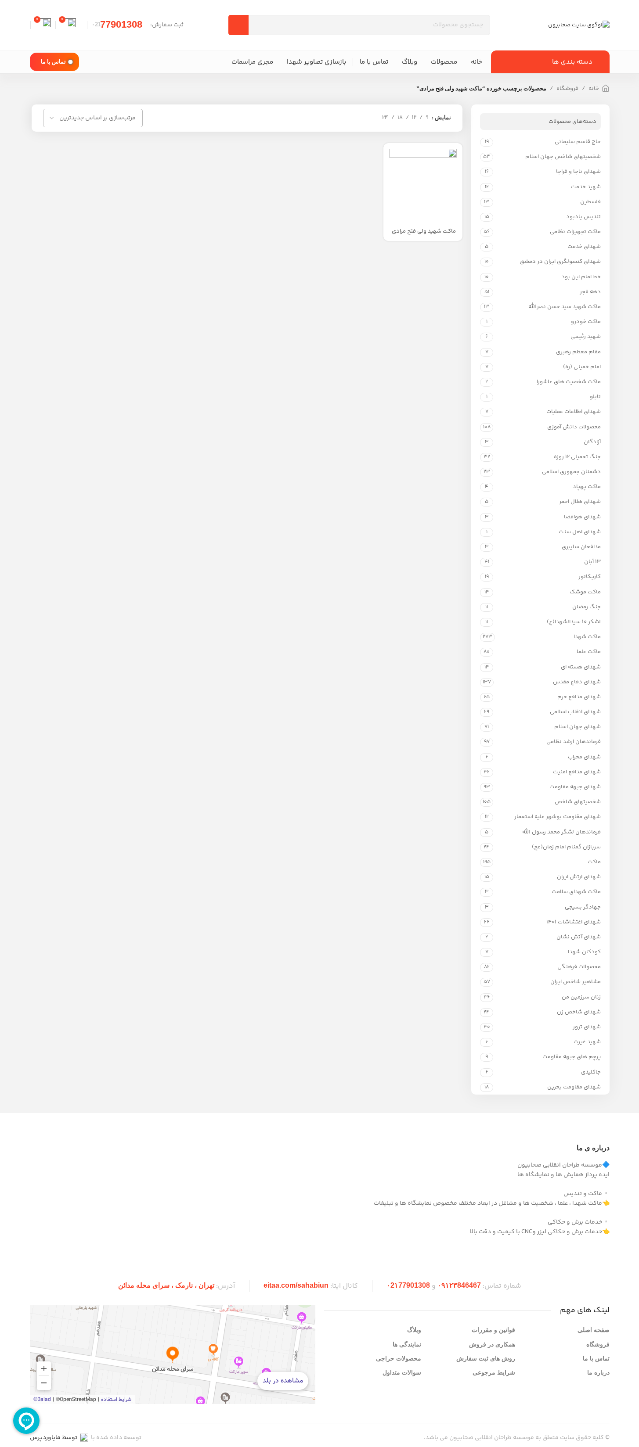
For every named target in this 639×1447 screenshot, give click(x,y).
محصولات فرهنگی (578, 966)
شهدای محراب (584, 757)
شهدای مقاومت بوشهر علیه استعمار (557, 816)
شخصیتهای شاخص (577, 801)
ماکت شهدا (587, 636)
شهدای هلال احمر (579, 501)
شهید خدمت (585, 187)
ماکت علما (588, 651)
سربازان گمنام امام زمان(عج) (566, 847)
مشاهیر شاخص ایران (575, 981)
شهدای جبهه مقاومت (574, 787)
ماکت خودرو (585, 321)
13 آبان (592, 561)
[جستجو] (238, 25)
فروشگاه (567, 88)
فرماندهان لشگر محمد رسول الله (561, 832)
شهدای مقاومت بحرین (573, 1087)
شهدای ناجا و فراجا (578, 171)
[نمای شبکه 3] (356, 118)
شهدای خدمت (583, 246)
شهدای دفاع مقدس (576, 682)
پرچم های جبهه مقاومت (571, 1056)
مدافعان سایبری (581, 546)
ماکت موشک (585, 592)
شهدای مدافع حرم (578, 697)
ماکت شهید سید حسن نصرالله (564, 306)
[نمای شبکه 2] (369, 118)
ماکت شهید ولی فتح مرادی (424, 231)
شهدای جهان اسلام (577, 726)
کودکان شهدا (584, 952)
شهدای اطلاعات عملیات (573, 411)
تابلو (595, 396)
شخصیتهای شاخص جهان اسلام (562, 156)
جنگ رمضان (586, 607)
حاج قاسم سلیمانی (577, 141)
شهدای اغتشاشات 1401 (573, 922)
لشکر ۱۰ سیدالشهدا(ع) (573, 622)
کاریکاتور (589, 576)
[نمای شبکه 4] (343, 118)
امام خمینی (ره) (581, 367)
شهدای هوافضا (582, 517)
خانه (593, 88)
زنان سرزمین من (581, 997)
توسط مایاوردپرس (53, 1438)
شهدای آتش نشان (578, 937)
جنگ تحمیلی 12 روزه (577, 456)
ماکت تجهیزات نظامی (575, 231)
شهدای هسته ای (580, 667)
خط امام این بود (580, 277)
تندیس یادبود (583, 216)
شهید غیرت (587, 1042)
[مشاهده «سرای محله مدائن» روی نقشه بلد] (172, 1354)
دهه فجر (590, 291)
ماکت (594, 862)
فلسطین (590, 201)
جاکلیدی (590, 1072)
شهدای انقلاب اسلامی (575, 711)
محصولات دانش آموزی (573, 427)
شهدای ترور (586, 1027)
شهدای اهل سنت (579, 532)
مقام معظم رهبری (578, 352)
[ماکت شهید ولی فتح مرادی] (422, 182)
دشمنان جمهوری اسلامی (571, 471)
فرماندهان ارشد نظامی (573, 741)
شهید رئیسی (585, 336)
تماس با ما (53, 61)
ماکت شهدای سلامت (576, 891)
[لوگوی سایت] (579, 25)
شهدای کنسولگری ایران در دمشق (560, 261)
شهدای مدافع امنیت (576, 772)
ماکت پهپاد (586, 486)
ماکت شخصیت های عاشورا (568, 381)
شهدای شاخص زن (578, 1012)
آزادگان (592, 442)
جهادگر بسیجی (582, 907)
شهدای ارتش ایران (578, 877)
